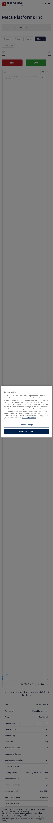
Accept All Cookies (26, 431)
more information (29, 418)
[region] (26, 411)
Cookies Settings (26, 425)
